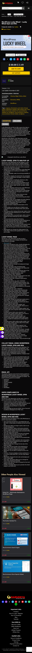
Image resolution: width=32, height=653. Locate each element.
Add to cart (16, 69)
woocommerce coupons (21, 112)
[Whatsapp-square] (16, 604)
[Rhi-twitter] (12, 602)
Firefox (20, 96)
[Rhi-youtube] (22, 602)
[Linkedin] (26, 602)
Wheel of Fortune (6, 111)
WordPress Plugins (18, 14)
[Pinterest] (16, 602)
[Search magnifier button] (23, 8)
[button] (28, 8)
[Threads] (9, 602)
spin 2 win (27, 109)
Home (3, 14)
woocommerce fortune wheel (10, 114)
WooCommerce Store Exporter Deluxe (13, 574)
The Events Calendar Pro (9, 521)
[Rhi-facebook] (3, 602)
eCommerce (14, 108)
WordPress (13, 103)
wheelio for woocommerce (19, 111)
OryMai (16, 27)
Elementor (13, 99)
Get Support (16, 73)
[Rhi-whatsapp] (29, 602)
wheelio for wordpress (8, 112)
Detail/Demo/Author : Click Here (10, 93)
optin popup (20, 109)
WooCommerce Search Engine (11, 547)
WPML (18, 99)
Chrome (12, 96)
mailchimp (9, 109)
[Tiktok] (19, 602)
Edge (16, 96)
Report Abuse (7, 29)
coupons (7, 108)
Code (9, 14)
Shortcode (6, 243)
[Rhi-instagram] (6, 602)
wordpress (21, 114)
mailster (14, 109)
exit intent (20, 108)
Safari (24, 96)
